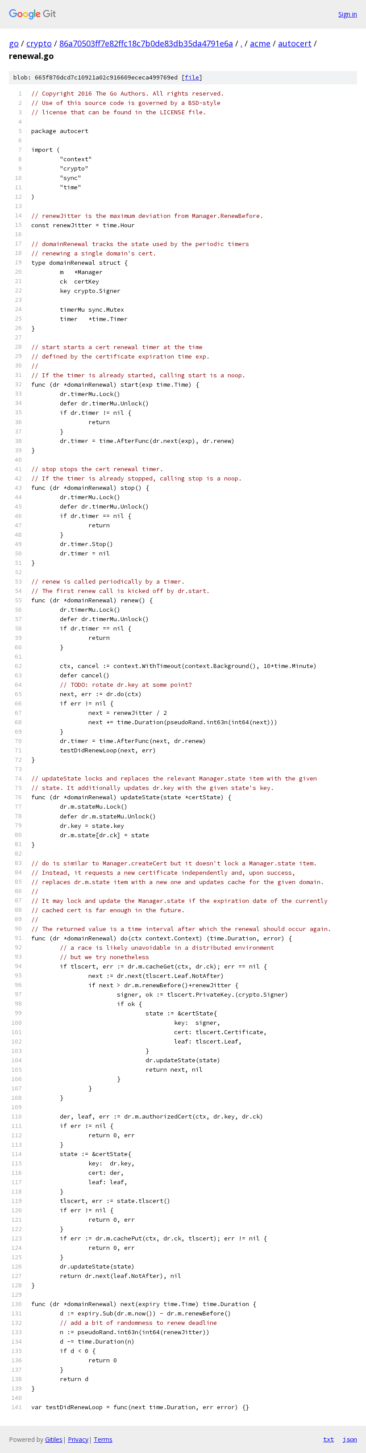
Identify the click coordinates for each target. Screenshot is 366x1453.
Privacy (78, 1439)
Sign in (347, 14)
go (14, 43)
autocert (295, 43)
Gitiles (53, 1439)
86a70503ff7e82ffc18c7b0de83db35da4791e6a (146, 43)
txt (328, 1439)
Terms (103, 1439)
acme (260, 43)
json (350, 1439)
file (192, 77)
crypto (39, 43)
